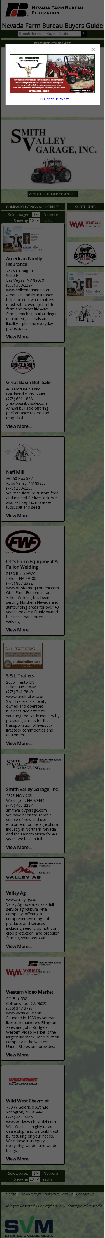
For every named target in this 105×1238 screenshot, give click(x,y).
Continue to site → (57, 98)
